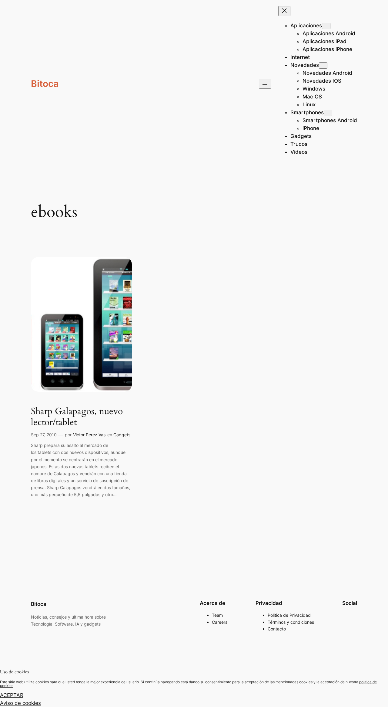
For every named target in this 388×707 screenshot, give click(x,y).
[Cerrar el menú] (284, 11)
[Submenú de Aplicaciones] (326, 26)
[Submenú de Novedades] (323, 65)
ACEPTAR (11, 695)
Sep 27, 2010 (44, 434)
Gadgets (121, 434)
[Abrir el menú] (265, 84)
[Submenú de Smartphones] (328, 113)
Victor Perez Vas (89, 434)
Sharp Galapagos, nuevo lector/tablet (77, 417)
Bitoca (45, 83)
